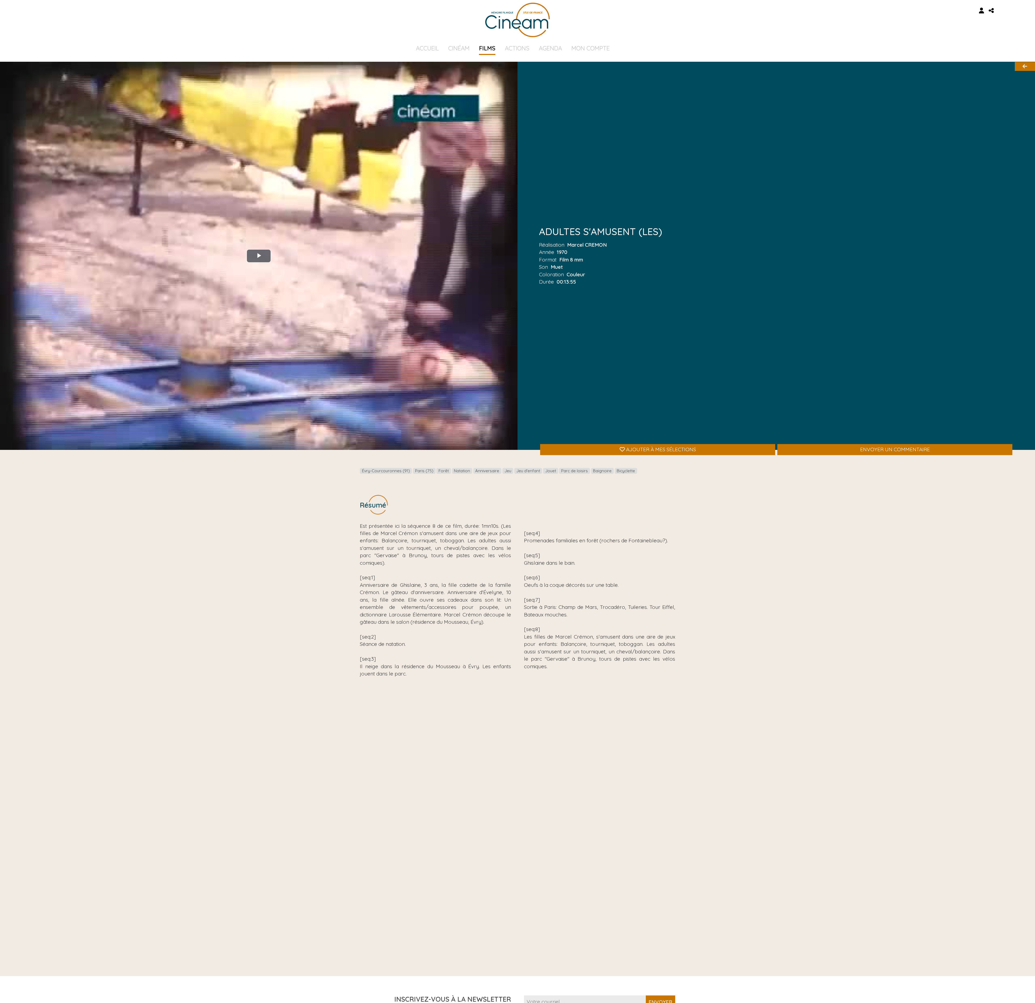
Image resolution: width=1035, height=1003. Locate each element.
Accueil (427, 48)
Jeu (508, 470)
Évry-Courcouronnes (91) (386, 470)
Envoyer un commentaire (895, 449)
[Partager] (991, 10)
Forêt (444, 470)
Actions (517, 48)
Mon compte (590, 48)
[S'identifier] (981, 10)
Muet (557, 267)
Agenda (550, 48)
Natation (462, 470)
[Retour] (1025, 66)
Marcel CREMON (587, 245)
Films (487, 48)
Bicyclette (626, 470)
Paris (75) (424, 470)
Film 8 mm (571, 259)
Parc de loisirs (574, 470)
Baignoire (602, 470)
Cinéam (459, 48)
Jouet (550, 470)
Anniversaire (487, 470)
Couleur (576, 274)
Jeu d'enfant (528, 470)
